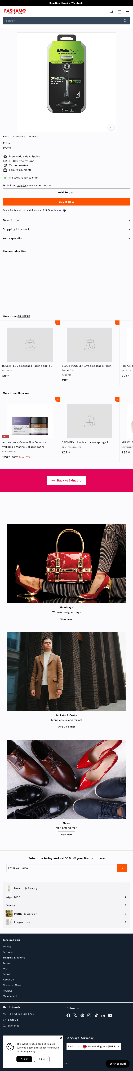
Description (11, 220)
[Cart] (120, 11)
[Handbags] (66, 564)
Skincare (33, 136)
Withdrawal (118, 1063)
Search (7, 974)
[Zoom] (111, 127)
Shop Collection (66, 726)
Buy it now (66, 202)
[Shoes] (66, 779)
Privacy (7, 946)
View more (66, 619)
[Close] (61, 1038)
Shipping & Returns (14, 957)
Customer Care (12, 985)
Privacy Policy (28, 1051)
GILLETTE (23, 316)
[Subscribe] (122, 868)
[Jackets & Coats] (66, 671)
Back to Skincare (68, 480)
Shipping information (17, 229)
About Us (8, 979)
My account (10, 996)
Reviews (7, 990)
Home (6, 136)
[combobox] (66, 21)
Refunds (8, 952)
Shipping (21, 185)
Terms (6, 963)
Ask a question (13, 238)
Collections (19, 136)
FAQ (5, 968)
